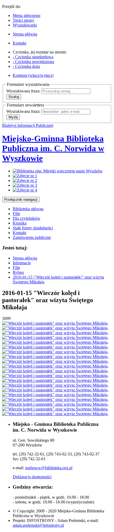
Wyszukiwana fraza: (23, 91)
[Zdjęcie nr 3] (25, 185)
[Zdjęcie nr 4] (25, 190)
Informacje (22, 263)
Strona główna (25, 258)
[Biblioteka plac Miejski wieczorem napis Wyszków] (58, 171)
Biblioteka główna (28, 209)
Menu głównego (26, 15)
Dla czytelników (26, 218)
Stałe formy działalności (33, 228)
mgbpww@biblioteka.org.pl (48, 468)
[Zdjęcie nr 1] (25, 175)
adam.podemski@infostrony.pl (38, 525)
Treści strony (23, 20)
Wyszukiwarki (25, 25)
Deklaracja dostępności (32, 477)
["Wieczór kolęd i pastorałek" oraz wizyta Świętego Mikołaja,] (55, 323)
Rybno (18, 272)
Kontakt (19, 232)
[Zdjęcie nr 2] (25, 180)
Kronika (20, 223)
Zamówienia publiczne (32, 237)
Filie (16, 213)
